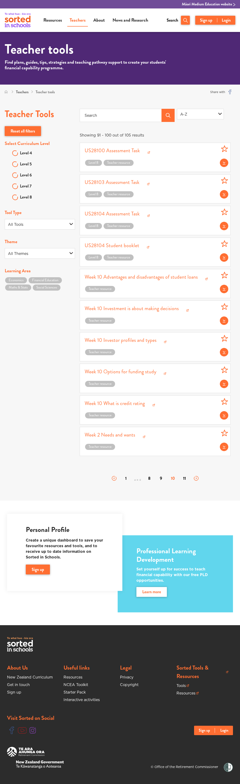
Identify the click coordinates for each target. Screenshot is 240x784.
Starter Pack (75, 692)
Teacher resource (118, 162)
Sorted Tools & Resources (196, 672)
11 (184, 478)
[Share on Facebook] (229, 92)
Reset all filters (23, 131)
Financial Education (45, 280)
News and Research (130, 20)
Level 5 (26, 164)
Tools (182, 685)
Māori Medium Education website (207, 4)
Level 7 (26, 186)
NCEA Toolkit (76, 684)
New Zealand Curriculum (30, 677)
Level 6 (26, 175)
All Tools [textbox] (15, 224)
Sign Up (38, 569)
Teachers (78, 20)
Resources (52, 20)
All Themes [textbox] (18, 253)
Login (226, 20)
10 (173, 478)
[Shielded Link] (228, 767)
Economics (16, 280)
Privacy (126, 677)
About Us (17, 668)
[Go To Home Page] (6, 92)
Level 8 (26, 197)
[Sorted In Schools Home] (20, 644)
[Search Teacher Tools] (168, 115)
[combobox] (200, 114)
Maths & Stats (18, 287)
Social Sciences (46, 287)
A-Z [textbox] (183, 114)
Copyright (129, 684)
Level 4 (26, 153)
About (99, 20)
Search (172, 20)
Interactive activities (82, 699)
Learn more (151, 592)
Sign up (206, 20)
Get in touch (18, 684)
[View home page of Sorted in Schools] (17, 20)
